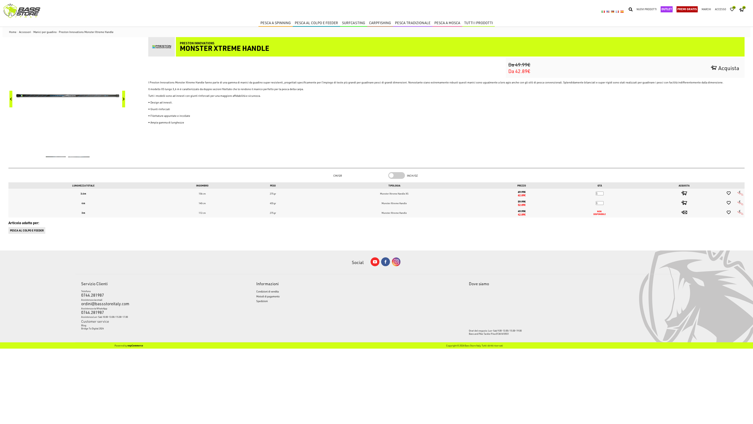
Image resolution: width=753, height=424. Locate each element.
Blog (83, 325)
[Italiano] (603, 11)
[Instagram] (396, 265)
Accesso (720, 9)
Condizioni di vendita (267, 291)
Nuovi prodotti (647, 9)
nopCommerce (135, 345)
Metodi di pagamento (268, 296)
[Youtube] (374, 265)
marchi (706, 9)
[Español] (622, 11)
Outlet (666, 9)
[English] (608, 11)
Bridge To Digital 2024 (92, 328)
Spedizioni (262, 301)
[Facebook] (385, 265)
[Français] (617, 11)
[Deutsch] (612, 11)
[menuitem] (146, 325)
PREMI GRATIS (687, 9)
